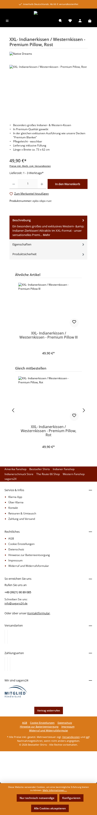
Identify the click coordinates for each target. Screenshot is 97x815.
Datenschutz (16, 549)
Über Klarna (15, 502)
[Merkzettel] (70, 21)
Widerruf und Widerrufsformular (28, 566)
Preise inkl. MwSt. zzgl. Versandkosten (30, 166)
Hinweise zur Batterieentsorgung (29, 555)
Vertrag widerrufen (48, 710)
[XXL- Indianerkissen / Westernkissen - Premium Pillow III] (48, 305)
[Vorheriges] (12, 410)
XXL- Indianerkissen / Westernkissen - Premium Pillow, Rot (48, 431)
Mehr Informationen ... (55, 790)
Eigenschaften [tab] (21, 244)
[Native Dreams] (48, 54)
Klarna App (15, 497)
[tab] (48, 228)
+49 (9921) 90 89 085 (18, 592)
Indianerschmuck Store (19, 474)
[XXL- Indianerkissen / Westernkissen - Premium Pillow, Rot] (48, 399)
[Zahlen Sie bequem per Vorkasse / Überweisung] (7, 664)
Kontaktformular (38, 613)
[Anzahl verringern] (13, 184)
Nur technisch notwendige (37, 798)
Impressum (15, 560)
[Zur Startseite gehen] (48, 13)
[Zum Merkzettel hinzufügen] (74, 322)
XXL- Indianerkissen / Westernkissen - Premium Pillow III (48, 335)
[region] (48, 90)
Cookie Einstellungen (21, 544)
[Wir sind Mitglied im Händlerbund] (16, 691)
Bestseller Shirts (39, 469)
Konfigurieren (71, 798)
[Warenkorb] (90, 21)
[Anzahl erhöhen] (42, 184)
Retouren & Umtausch (22, 513)
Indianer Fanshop (63, 469)
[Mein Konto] (80, 21)
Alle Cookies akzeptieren (50, 808)
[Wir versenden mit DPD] (7, 637)
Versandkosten (71, 737)
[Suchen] (60, 21)
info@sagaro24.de (16, 603)
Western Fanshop (74, 474)
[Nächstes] (84, 410)
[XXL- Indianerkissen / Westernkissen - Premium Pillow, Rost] (48, 90)
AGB (11, 538)
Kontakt (13, 508)
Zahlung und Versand (21, 519)
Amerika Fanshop (15, 469)
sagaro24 (10, 479)
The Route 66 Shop (48, 474)
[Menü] (7, 21)
